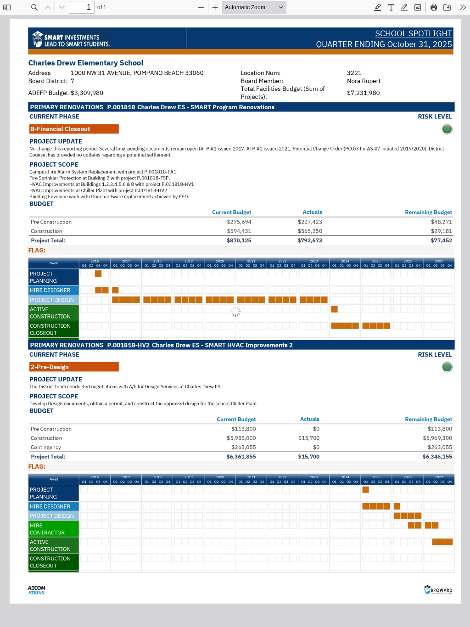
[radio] (377, 7)
